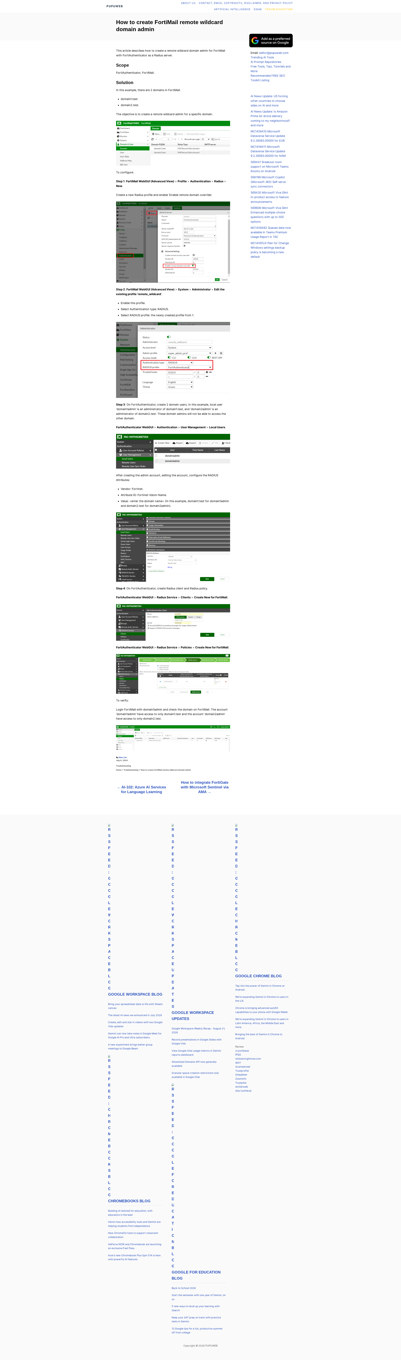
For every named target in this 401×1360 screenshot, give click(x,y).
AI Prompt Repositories (266, 62)
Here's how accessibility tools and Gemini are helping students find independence (134, 1223)
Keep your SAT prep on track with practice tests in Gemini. (196, 1319)
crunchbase (242, 1050)
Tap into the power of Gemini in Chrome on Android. (260, 987)
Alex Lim (123, 757)
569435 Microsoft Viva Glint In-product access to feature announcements (270, 197)
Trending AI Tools (262, 57)
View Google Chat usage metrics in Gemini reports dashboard (196, 1052)
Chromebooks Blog (129, 1201)
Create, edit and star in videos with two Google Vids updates (135, 1024)
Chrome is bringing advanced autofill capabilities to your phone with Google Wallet (261, 1010)
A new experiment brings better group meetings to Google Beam (130, 1046)
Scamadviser (242, 1066)
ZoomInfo (240, 1078)
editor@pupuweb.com (274, 52)
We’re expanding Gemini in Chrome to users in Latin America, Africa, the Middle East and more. (261, 1023)
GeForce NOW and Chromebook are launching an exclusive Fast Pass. (134, 1246)
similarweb (241, 1086)
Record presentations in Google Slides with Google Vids (196, 1041)
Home (118, 770)
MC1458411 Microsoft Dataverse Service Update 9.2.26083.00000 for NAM (268, 151)
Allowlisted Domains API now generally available (194, 1063)
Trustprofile (242, 1070)
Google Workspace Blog (135, 994)
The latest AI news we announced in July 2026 (135, 1015)
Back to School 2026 (184, 1288)
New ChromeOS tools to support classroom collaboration (133, 1235)
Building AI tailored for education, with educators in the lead (130, 1212)
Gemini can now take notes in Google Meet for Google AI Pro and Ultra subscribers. (134, 1035)
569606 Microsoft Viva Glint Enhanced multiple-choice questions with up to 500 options (269, 214)
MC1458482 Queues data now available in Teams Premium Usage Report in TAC (271, 232)
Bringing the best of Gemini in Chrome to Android (258, 1036)
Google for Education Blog (196, 1275)
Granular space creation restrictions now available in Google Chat (195, 1075)
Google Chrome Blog (258, 976)
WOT (238, 1062)
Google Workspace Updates (193, 1015)
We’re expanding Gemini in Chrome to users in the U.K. (261, 998)
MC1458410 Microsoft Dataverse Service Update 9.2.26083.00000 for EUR (268, 136)
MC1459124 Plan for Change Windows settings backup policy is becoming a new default (270, 249)
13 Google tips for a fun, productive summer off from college (197, 1330)
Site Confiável (243, 1090)
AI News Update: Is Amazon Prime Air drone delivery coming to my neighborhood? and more (270, 118)
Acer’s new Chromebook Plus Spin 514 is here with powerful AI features (134, 1257)
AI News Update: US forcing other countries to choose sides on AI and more (269, 101)
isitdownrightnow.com (248, 1058)
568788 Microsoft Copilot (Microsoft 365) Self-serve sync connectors (268, 182)
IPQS (238, 1054)
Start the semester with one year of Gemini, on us (199, 1297)
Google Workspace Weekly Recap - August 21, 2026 (198, 1030)
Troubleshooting (123, 766)
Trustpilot (240, 1082)
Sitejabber (241, 1074)
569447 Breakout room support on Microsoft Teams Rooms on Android (270, 166)
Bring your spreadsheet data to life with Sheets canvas (135, 1006)
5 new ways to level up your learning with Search (196, 1308)
